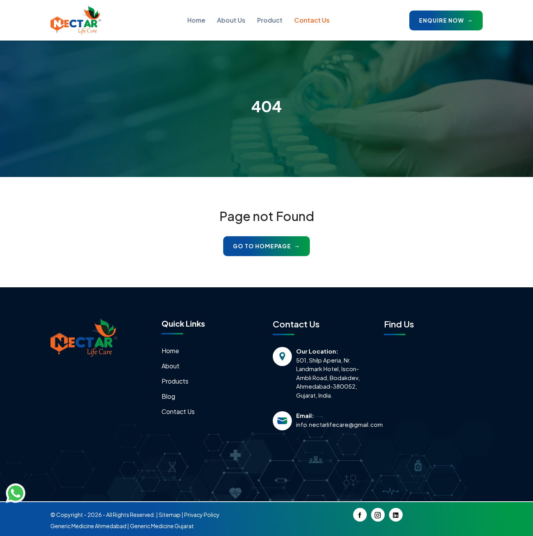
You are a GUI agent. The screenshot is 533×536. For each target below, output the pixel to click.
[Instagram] (378, 515)
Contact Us (312, 20)
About (170, 366)
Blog (168, 396)
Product (269, 20)
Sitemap (170, 514)
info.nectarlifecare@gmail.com (332, 424)
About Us (231, 20)
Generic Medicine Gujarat (162, 525)
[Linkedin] (396, 515)
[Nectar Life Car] (83, 337)
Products (175, 381)
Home (196, 20)
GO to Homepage (262, 245)
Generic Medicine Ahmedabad (88, 525)
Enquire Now (442, 20)
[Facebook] (360, 515)
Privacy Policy (202, 514)
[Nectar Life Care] (75, 20)
